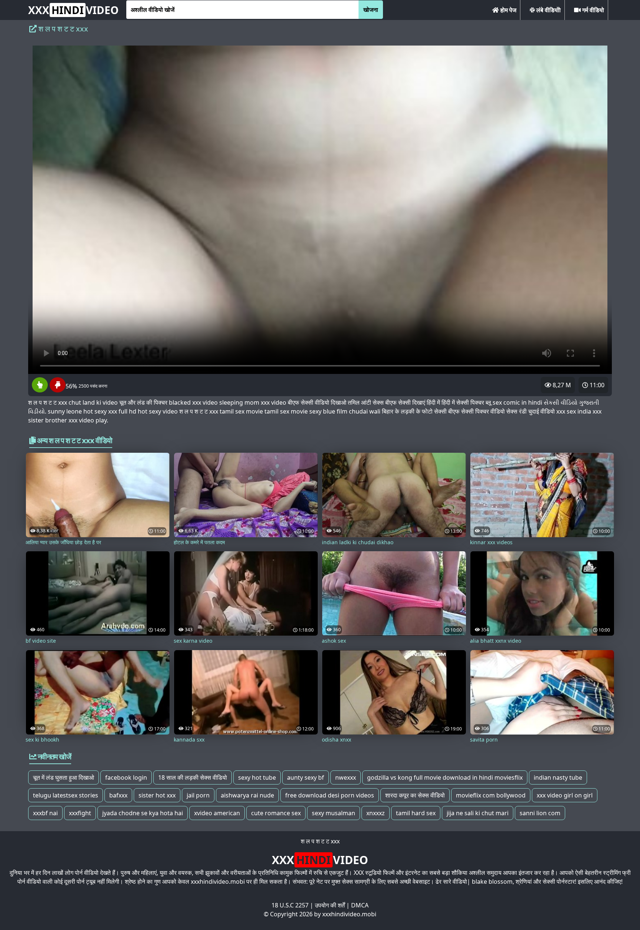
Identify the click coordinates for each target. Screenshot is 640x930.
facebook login (126, 777)
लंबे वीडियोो (548, 10)
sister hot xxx (157, 795)
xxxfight (80, 813)
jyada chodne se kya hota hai (142, 813)
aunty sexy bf (305, 777)
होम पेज (507, 10)
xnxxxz (375, 813)
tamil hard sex (416, 813)
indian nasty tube (558, 777)
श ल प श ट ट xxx (320, 841)
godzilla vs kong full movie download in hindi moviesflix (445, 777)
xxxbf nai (45, 813)
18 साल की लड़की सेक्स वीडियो (192, 777)
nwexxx (345, 777)
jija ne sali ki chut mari (478, 813)
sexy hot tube (257, 777)
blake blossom (492, 881)
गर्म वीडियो (592, 10)
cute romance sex (276, 813)
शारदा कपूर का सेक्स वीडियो (415, 795)
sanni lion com (540, 813)
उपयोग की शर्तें (330, 905)
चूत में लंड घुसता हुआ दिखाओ (63, 777)
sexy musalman (333, 813)
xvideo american (217, 813)
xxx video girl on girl (565, 795)
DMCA (360, 905)
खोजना (370, 10)
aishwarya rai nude (247, 795)
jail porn (198, 795)
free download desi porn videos (329, 795)
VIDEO (73, 10)
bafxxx (118, 795)
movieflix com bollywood (491, 795)
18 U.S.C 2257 (290, 905)
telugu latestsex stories (65, 795)
